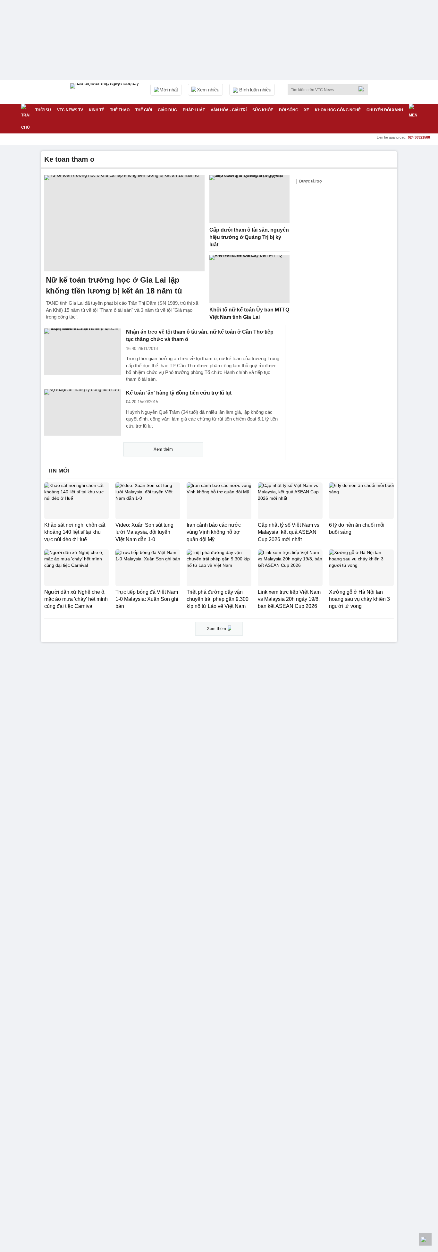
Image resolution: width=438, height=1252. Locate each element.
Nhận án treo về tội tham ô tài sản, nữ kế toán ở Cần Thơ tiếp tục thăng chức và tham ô (200, 335)
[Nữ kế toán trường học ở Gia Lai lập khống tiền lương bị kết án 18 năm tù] (124, 223)
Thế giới (143, 110)
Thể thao (120, 110)
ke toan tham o (69, 159)
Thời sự (43, 110)
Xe (306, 110)
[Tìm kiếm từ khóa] (363, 89)
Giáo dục (167, 110)
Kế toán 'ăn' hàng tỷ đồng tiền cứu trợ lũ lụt (179, 393)
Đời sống (288, 110)
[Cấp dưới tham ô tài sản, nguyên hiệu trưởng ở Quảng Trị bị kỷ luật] (249, 199)
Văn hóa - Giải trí (229, 110)
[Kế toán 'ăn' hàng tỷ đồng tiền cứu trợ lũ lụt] (82, 412)
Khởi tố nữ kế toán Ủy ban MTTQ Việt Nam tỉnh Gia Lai (249, 313)
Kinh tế (96, 110)
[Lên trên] (425, 1239)
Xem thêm (163, 449)
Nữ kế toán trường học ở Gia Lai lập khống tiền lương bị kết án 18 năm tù (114, 285)
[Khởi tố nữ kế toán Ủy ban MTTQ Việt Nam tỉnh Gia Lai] (249, 279)
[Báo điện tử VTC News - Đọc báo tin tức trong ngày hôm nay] (105, 92)
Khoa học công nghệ (338, 110)
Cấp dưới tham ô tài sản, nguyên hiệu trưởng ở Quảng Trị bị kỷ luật (249, 237)
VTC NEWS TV (70, 110)
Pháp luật (194, 110)
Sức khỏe (262, 110)
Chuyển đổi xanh (384, 110)
